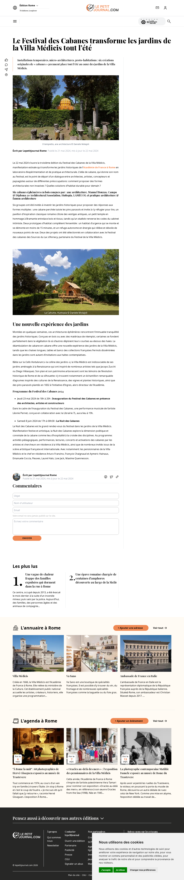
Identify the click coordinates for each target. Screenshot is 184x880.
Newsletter (53, 845)
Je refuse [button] (120, 870)
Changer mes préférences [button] (143, 870)
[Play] (162, 21)
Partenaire (70, 845)
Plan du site (74, 875)
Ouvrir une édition (75, 840)
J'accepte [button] (106, 870)
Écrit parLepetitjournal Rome (30, 150)
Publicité (69, 850)
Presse (68, 854)
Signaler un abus (74, 863)
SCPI (90, 842)
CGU (67, 859)
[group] (161, 20)
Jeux (90, 859)
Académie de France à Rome (99, 167)
